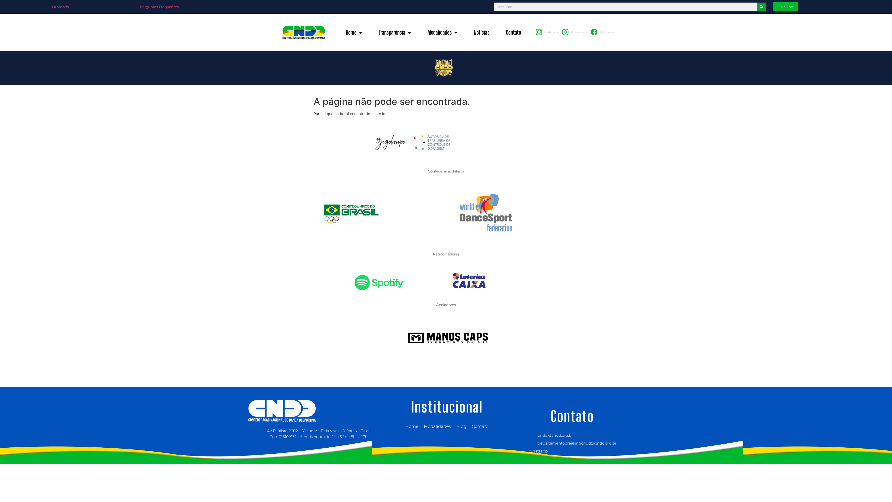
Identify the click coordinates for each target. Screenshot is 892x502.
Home (351, 32)
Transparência (392, 32)
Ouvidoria (60, 7)
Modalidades (439, 32)
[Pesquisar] (761, 7)
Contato (513, 32)
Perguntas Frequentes (159, 7)
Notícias (482, 32)
